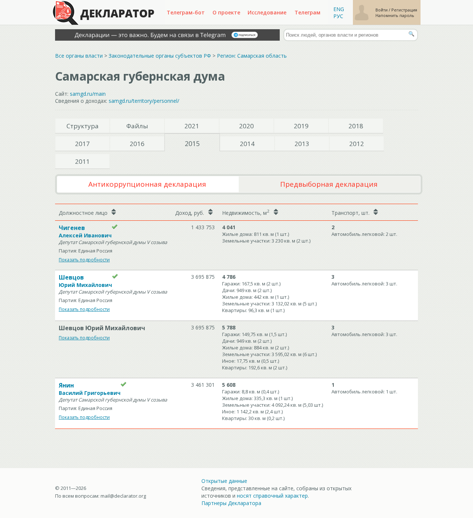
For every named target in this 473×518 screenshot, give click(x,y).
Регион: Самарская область (252, 55)
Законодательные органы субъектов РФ (160, 55)
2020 (246, 126)
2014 (247, 143)
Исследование (267, 12)
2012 (356, 143)
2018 (355, 126)
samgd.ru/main (88, 93)
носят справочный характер (272, 495)
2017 (82, 143)
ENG (338, 9)
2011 (82, 161)
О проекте (226, 12)
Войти (382, 10)
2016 (137, 143)
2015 (192, 143)
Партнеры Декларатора (231, 503)
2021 (191, 126)
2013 (302, 143)
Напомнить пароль (394, 15)
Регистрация (404, 10)
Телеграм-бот (186, 12)
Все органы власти (79, 55)
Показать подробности (84, 260)
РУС (338, 16)
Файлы (137, 126)
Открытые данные (224, 480)
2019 (301, 126)
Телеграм (307, 12)
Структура (83, 126)
